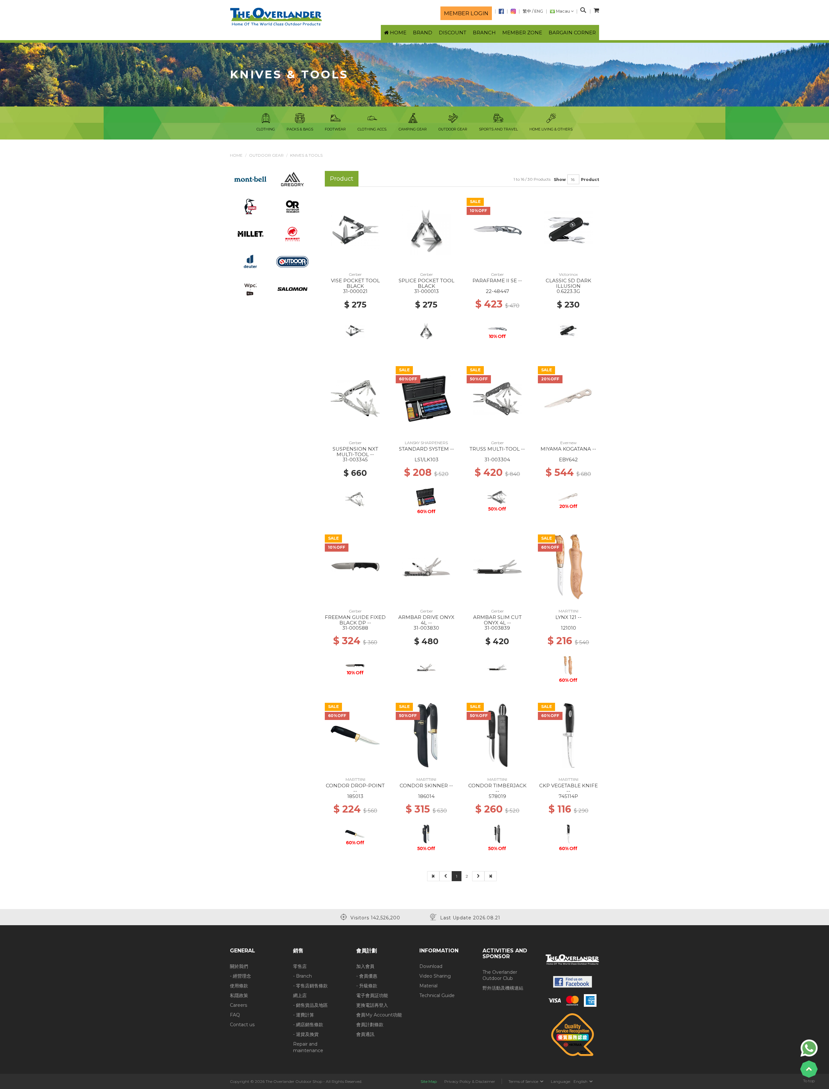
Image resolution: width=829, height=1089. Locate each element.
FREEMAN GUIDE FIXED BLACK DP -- (355, 620)
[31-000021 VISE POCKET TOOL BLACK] (355, 230)
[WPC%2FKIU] (250, 289)
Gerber (355, 274)
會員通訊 (365, 1034)
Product (590, 179)
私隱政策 (239, 995)
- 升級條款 (366, 986)
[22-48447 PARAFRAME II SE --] (497, 230)
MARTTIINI (568, 611)
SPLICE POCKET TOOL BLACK (426, 283)
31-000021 (355, 291)
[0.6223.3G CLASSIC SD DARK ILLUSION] (568, 230)
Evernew (568, 442)
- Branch (302, 976)
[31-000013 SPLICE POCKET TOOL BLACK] (426, 230)
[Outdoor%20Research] (292, 206)
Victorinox (568, 274)
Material (428, 986)
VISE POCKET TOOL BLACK (355, 283)
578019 (497, 796)
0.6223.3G (568, 291)
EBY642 (568, 459)
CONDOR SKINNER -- (426, 785)
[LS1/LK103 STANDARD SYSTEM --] (426, 398)
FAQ (235, 1015)
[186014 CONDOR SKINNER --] (426, 735)
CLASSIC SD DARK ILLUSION (568, 283)
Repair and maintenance (308, 1047)
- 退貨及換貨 (306, 1034)
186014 (426, 796)
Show (560, 179)
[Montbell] (250, 179)
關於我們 (239, 966)
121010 (568, 628)
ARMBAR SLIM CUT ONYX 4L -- (497, 620)
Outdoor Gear (266, 155)
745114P (568, 796)
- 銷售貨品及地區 (310, 1005)
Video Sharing (435, 976)
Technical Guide (437, 995)
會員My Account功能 (379, 1015)
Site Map (429, 1081)
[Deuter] (250, 261)
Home (236, 155)
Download (430, 966)
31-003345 (355, 459)
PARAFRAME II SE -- (497, 280)
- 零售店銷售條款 (310, 986)
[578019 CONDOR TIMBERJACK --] (497, 735)
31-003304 (497, 459)
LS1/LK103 (426, 459)
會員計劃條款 (369, 1024)
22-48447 (497, 291)
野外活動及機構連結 (503, 988)
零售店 (300, 966)
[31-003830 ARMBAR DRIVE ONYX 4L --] (426, 566)
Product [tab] (341, 178)
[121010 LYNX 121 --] (568, 566)
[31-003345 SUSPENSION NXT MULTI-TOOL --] (355, 398)
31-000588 (355, 628)
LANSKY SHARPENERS (426, 442)
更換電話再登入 (372, 1005)
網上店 (300, 995)
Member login (466, 13)
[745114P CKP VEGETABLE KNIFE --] (568, 735)
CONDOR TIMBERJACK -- (497, 788)
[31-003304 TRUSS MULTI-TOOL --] (497, 398)
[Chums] (250, 206)
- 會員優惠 (366, 976)
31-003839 (497, 628)
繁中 (527, 11)
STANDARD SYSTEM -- (426, 449)
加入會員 (365, 966)
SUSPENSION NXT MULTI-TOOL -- (355, 451)
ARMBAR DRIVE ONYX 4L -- (426, 620)
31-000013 (426, 291)
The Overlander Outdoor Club (500, 975)
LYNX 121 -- (568, 617)
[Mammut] (292, 234)
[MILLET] (250, 234)
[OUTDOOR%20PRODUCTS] (292, 261)
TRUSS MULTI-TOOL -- (497, 449)
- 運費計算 (303, 1015)
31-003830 (426, 628)
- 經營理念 (240, 976)
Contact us (242, 1024)
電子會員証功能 (372, 995)
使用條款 (239, 986)
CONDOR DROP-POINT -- (355, 788)
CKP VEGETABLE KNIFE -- (568, 788)
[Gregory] (292, 179)
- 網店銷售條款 (308, 1024)
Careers (238, 1005)
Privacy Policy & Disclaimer (469, 1081)
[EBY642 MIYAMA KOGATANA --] (568, 398)
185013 (355, 796)
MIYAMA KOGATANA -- (568, 449)
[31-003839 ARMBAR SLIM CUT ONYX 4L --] (497, 566)
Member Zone (522, 32)
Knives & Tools (306, 155)
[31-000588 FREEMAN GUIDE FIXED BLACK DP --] (355, 566)
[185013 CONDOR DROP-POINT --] (355, 735)
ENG (538, 11)
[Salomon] (292, 289)
